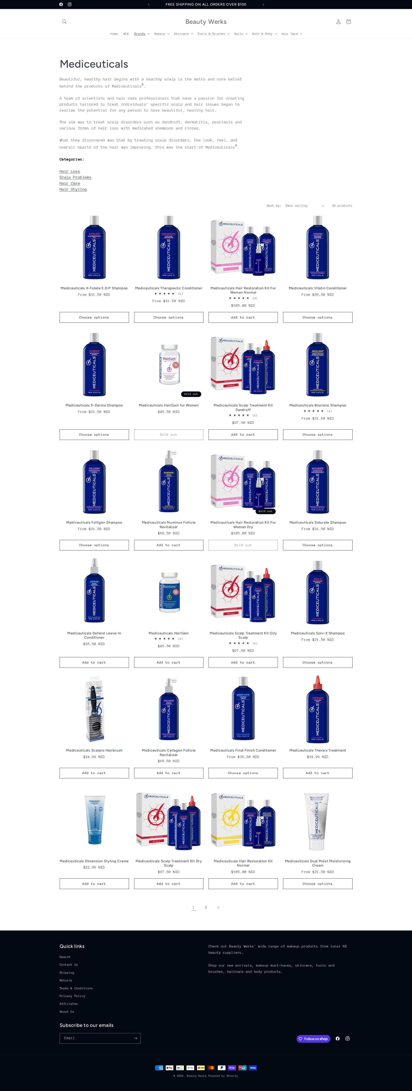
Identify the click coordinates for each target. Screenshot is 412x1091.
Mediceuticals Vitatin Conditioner (318, 288)
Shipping (67, 972)
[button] (65, 22)
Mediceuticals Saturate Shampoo (317, 522)
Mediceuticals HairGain (169, 633)
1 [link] (194, 907)
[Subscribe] (135, 1038)
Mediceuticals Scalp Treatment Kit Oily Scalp (243, 635)
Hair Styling (73, 189)
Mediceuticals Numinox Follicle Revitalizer (169, 524)
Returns (66, 980)
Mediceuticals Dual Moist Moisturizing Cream (318, 863)
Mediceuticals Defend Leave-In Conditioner (94, 635)
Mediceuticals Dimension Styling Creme (94, 861)
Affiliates (69, 1003)
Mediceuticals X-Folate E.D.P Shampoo (94, 288)
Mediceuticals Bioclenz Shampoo (317, 405)
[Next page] (218, 907)
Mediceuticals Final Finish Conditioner (243, 750)
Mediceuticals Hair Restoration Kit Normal (243, 863)
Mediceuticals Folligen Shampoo (94, 522)
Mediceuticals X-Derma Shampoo (94, 405)
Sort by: (274, 205)
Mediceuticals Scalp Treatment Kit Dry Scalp (169, 863)
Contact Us (69, 964)
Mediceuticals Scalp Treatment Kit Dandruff (243, 407)
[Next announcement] (263, 4)
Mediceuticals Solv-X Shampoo (318, 633)
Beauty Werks (197, 1075)
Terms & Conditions (76, 988)
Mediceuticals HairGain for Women (169, 405)
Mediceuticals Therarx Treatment (317, 750)
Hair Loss (70, 171)
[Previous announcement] (148, 4)
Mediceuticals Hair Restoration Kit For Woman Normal (243, 290)
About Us (67, 1011)
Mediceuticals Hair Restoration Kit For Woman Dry (243, 524)
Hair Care (70, 183)
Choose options (94, 317)
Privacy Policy (73, 996)
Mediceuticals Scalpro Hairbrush (94, 750)
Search (65, 957)
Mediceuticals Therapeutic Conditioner (169, 288)
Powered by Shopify (223, 1075)
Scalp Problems (76, 177)
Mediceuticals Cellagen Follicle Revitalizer (169, 752)
